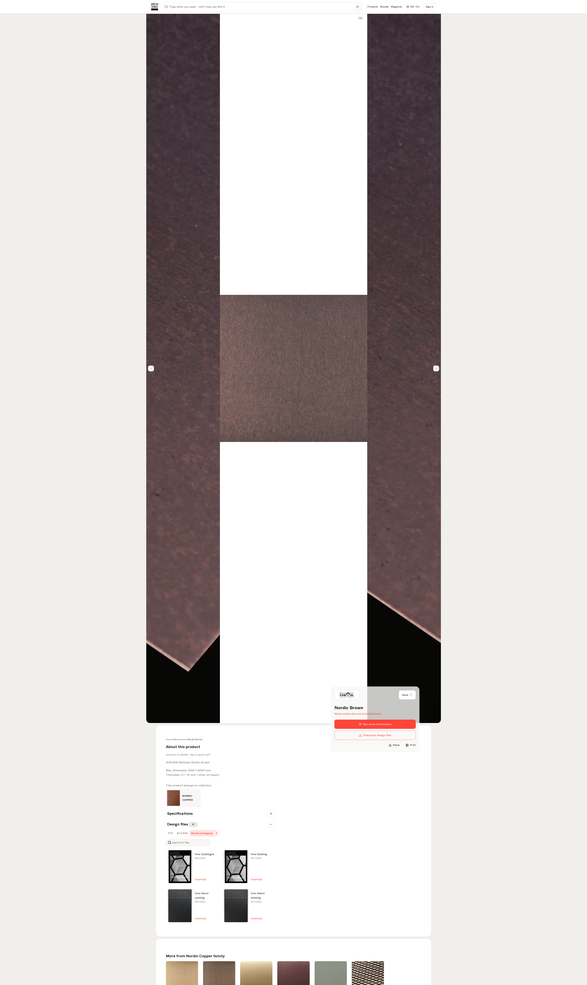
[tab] (170, 833)
